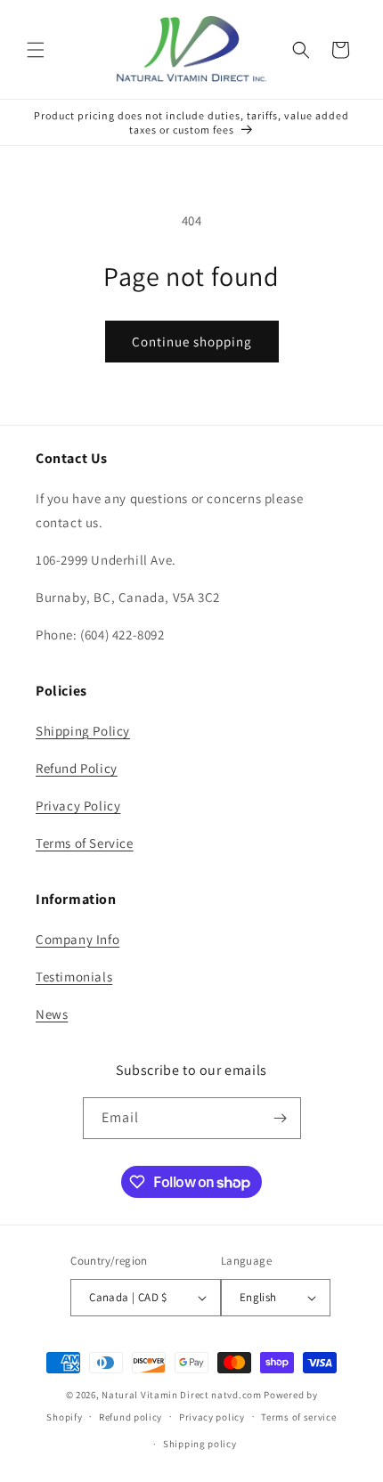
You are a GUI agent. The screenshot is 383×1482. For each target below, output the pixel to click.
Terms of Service (85, 843)
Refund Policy (77, 768)
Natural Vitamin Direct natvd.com (181, 1394)
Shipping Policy (83, 730)
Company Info (77, 939)
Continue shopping (192, 341)
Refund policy (130, 1417)
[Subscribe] (280, 1118)
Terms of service (298, 1417)
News (52, 1014)
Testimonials (74, 976)
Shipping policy (200, 1443)
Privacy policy (212, 1417)
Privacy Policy (78, 805)
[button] (35, 49)
